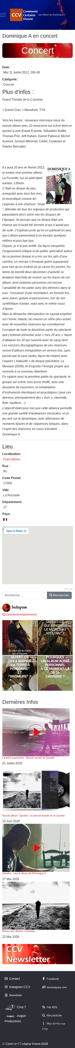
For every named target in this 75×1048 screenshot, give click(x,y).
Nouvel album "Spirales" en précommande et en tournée (33, 815)
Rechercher (60, 595)
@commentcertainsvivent (19, 614)
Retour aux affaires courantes (18, 931)
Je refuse (18, 1044)
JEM (71, 589)
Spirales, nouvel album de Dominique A (24, 873)
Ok (4, 1044)
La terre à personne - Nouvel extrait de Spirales (28, 757)
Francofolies (11, 459)
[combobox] (24, 595)
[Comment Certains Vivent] (37, 15)
